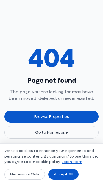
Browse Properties (51, 116)
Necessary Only (24, 174)
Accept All (63, 174)
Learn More (72, 161)
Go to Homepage (51, 132)
